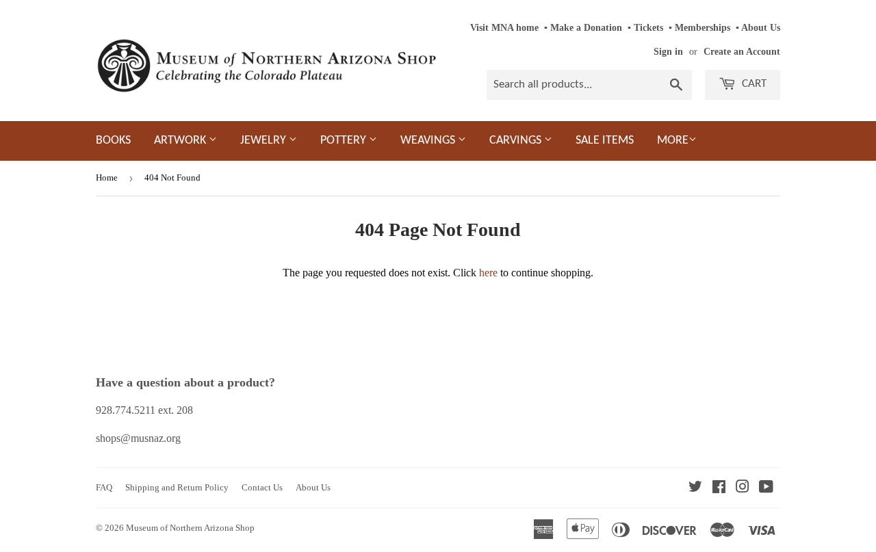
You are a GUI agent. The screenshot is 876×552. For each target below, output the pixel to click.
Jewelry (264, 140)
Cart (752, 84)
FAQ (104, 487)
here (488, 272)
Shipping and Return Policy (177, 487)
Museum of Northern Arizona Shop (190, 528)
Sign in (668, 52)
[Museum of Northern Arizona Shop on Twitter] (695, 488)
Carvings (516, 140)
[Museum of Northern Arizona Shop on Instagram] (742, 488)
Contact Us (262, 487)
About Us (760, 28)
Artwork (181, 140)
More (672, 140)
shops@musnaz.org (138, 438)
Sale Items (605, 140)
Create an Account (742, 52)
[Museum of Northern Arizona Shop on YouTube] (766, 488)
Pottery (344, 140)
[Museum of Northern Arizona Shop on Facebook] (719, 488)
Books (113, 140)
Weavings (429, 140)
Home (107, 177)
